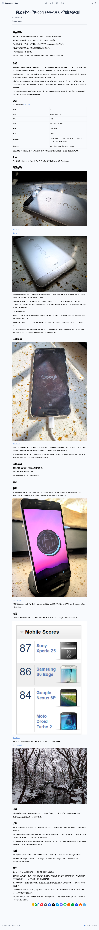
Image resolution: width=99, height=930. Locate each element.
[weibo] (41, 904)
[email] (45, 904)
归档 (62, 3)
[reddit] (68, 904)
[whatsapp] (72, 904)
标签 (57, 3)
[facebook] (49, 904)
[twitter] (53, 904)
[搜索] (92, 3)
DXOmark (16, 737)
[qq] (38, 904)
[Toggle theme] (95, 3)
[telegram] (57, 904)
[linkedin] (76, 904)
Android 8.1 (17, 600)
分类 (51, 3)
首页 (46, 3)
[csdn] (80, 904)
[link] (33, 904)
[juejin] (84, 904)
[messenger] (61, 904)
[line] (65, 904)
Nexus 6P (16, 229)
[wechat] (36, 904)
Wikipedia (27, 105)
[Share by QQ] (38, 905)
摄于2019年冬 (17, 745)
